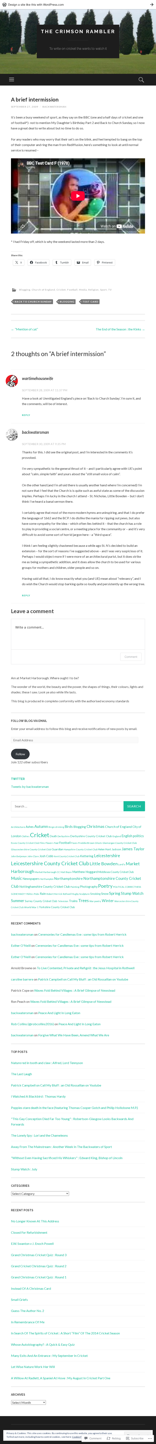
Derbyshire (63, 836)
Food (56, 843)
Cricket (61, 289)
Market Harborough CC (47, 872)
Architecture (18, 826)
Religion (93, 289)
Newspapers (31, 878)
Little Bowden (104, 863)
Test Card (90, 301)
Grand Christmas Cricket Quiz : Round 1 (38, 1277)
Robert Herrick (54, 894)
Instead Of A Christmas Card (31, 1288)
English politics (133, 836)
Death (53, 836)
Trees (83, 900)
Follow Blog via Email (29, 721)
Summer (17, 900)
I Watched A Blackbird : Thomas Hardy (38, 1096)
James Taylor (133, 848)
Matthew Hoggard (85, 872)
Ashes (30, 826)
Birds (69, 827)
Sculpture (84, 893)
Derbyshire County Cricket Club (91, 836)
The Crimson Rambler (78, 31)
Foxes (74, 843)
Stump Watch (132, 893)
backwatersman (54, 106)
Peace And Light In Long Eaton (59, 1013)
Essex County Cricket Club (25, 843)
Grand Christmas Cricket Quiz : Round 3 (38, 1255)
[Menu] (11, 80)
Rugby (75, 894)
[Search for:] (78, 806)
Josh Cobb (46, 856)
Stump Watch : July (24, 1169)
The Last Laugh (21, 1074)
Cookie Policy (79, 1436)
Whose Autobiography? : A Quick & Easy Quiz (43, 1344)
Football (72, 289)
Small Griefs (19, 1299)
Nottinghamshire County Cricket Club (44, 886)
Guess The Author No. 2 (27, 1311)
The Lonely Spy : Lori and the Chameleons (39, 1135)
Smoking (95, 893)
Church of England (43, 289)
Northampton (47, 879)
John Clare (33, 856)
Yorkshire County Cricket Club (57, 907)
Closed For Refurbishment (29, 1232)
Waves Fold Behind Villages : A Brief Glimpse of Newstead (74, 990)
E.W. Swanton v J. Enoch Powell (32, 1243)
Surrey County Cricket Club (41, 901)
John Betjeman (19, 856)
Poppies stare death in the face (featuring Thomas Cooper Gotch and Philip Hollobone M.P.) (74, 1108)
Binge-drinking (56, 827)
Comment (131, 656)
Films (42, 843)
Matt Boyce (66, 872)
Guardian (57, 849)
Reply (26, 415)
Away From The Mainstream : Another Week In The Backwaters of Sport (61, 1147)
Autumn (41, 826)
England (117, 836)
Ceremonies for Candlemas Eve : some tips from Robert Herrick (82, 934)
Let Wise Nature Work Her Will (33, 1367)
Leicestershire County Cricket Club (50, 863)
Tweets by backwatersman (30, 786)
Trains (73, 901)
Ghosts (98, 843)
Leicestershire (107, 855)
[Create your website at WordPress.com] (78, 4)
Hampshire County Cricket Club (80, 849)
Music (16, 878)
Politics (29, 894)
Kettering (86, 856)
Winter (108, 900)
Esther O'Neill (21, 945)
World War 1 (31, 907)
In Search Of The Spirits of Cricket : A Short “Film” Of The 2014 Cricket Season (65, 1333)
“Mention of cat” (24, 329)
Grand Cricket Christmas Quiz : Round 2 (38, 1266)
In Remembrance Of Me (27, 1322)
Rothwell (67, 894)
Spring (114, 893)
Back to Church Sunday (33, 301)
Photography (89, 886)
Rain (43, 893)
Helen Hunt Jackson (109, 849)
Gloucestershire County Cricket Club (31, 849)
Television (63, 901)
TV (110, 289)
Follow (20, 754)
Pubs (36, 893)
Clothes (25, 836)
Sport (103, 289)
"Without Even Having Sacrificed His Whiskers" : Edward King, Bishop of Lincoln (66, 1158)
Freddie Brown (86, 842)
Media (83, 289)
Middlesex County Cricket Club (116, 872)
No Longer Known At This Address (35, 1221)
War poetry (95, 901)
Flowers (49, 843)
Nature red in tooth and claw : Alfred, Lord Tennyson (47, 1063)
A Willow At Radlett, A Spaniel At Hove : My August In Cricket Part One (60, 1378)
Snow (104, 893)
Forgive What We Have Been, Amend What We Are (73, 1035)
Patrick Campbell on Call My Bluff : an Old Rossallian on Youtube (83, 979)
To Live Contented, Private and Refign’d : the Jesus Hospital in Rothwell (85, 968)
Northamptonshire (68, 878)
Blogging (24, 289)
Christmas (95, 826)
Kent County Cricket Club (66, 856)
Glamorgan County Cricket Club (120, 842)
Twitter (18, 779)
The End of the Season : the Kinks (120, 329)
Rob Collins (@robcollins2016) (32, 1024)
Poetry (105, 886)
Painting (74, 886)
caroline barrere (22, 979)
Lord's (121, 864)
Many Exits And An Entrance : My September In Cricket (49, 1355)
